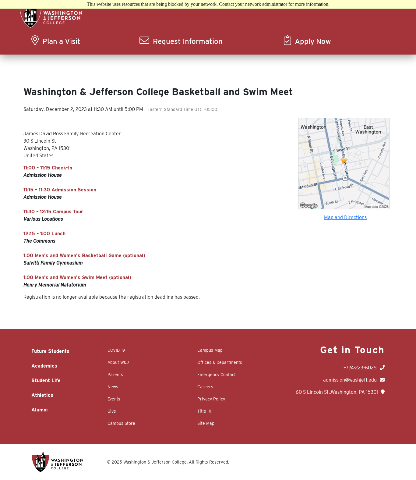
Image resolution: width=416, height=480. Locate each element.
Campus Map (210, 350)
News (113, 386)
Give (112, 411)
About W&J (118, 362)
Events (114, 398)
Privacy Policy (211, 398)
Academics (44, 366)
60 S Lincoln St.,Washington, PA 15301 (337, 392)
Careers (205, 386)
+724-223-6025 (360, 368)
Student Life (46, 380)
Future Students (50, 351)
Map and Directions (345, 217)
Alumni (39, 410)
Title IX (204, 411)
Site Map (205, 423)
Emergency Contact (216, 374)
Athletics (42, 395)
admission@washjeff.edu (350, 380)
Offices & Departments (219, 362)
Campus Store (121, 423)
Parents (115, 374)
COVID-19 (116, 350)
